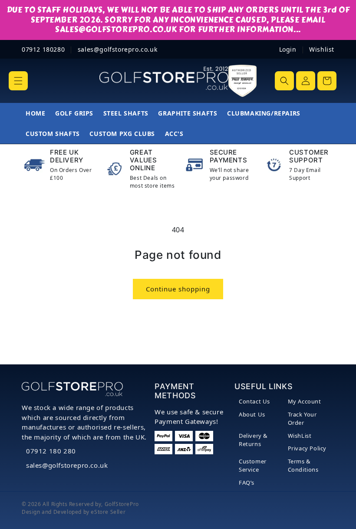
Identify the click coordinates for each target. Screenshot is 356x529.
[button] (18, 80)
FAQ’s (246, 482)
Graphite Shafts (187, 113)
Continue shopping (178, 288)
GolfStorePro (122, 504)
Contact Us (254, 401)
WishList (300, 436)
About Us (252, 414)
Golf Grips (74, 113)
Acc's (174, 133)
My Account (304, 401)
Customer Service (253, 465)
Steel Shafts (125, 113)
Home (35, 113)
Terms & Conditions (303, 465)
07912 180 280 (51, 450)
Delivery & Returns (253, 440)
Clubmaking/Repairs (263, 113)
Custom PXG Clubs (122, 133)
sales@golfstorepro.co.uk (67, 465)
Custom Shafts (53, 133)
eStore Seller (108, 512)
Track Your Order (302, 418)
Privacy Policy (307, 448)
